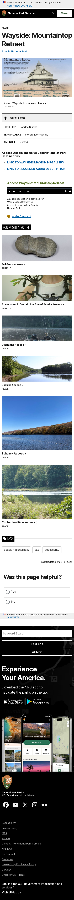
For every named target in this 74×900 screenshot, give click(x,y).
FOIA (4, 833)
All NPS (37, 652)
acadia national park (16, 549)
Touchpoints (13, 616)
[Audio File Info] (70, 191)
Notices (6, 838)
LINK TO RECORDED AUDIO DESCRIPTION (36, 169)
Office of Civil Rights (13, 874)
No (13, 601)
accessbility (52, 549)
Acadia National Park (15, 51)
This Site (37, 644)
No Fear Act (8, 854)
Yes (13, 591)
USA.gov (7, 869)
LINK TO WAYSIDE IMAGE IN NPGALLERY (35, 162)
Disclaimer (7, 859)
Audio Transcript (21, 216)
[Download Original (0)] (66, 191)
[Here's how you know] (37, 4)
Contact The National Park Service (21, 843)
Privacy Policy (10, 828)
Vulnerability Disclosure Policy (19, 864)
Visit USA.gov (11, 892)
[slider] (39, 188)
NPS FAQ (7, 848)
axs (37, 549)
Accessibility (9, 822)
